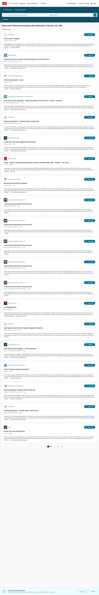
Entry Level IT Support (12, 39)
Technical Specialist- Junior (14, 80)
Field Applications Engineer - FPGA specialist (20, 349)
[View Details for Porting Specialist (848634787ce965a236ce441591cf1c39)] (49, 309)
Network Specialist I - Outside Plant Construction (21, 121)
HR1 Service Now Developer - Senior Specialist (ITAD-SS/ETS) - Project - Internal (33, 101)
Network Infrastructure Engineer (15, 183)
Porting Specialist (10, 307)
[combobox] (23, 15)
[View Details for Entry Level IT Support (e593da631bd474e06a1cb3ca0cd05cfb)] (49, 40)
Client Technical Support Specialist (16, 369)
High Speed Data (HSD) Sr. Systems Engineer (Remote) (23, 328)
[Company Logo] (5, 34)
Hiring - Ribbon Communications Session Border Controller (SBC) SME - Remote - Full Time (36, 163)
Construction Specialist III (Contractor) (18, 204)
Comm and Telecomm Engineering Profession (20, 142)
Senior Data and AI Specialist (14, 431)
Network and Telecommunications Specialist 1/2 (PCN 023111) (26, 59)
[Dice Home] (4, 3)
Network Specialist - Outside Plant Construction (21, 411)
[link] (37, 446)
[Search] (95, 15)
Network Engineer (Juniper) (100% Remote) (19, 390)
